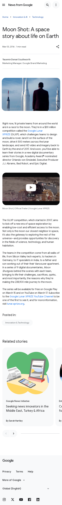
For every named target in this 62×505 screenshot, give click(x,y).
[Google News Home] (20, 4)
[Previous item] (6, 433)
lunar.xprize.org (15, 303)
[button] (57, 46)
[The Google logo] (8, 461)
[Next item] (13, 433)
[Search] (47, 4)
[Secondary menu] (56, 4)
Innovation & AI (20, 17)
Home (5, 17)
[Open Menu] (3, 4)
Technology (37, 17)
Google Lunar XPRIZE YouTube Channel (31, 296)
